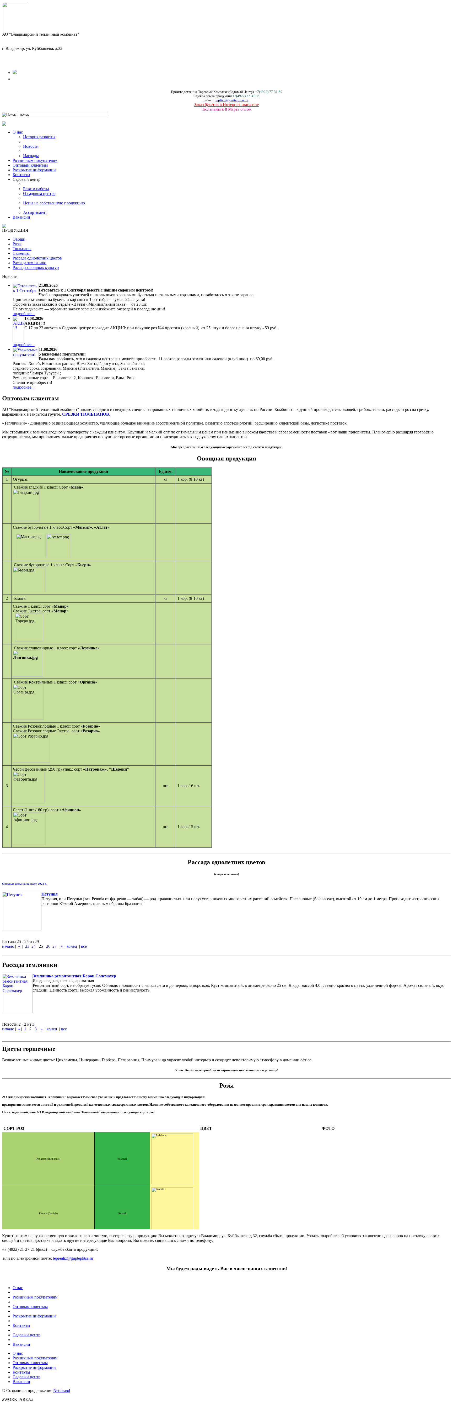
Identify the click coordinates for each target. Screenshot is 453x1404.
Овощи (19, 239)
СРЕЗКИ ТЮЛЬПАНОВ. (86, 414)
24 (33, 946)
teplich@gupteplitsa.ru (231, 100)
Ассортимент (35, 212)
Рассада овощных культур (36, 267)
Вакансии (21, 217)
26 (48, 946)
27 (54, 946)
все (84, 946)
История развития (39, 137)
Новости (31, 146)
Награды (31, 155)
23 (27, 946)
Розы (17, 244)
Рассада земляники (29, 263)
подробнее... (24, 313)
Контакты (21, 174)
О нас (18, 132)
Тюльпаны (22, 248)
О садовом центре (39, 193)
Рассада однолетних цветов (37, 258)
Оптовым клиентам (30, 165)
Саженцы (21, 253)
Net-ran (61, 1390)
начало (8, 946)
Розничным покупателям (35, 160)
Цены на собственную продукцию (54, 203)
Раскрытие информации (34, 170)
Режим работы (36, 189)
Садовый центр (26, 1335)
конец (72, 946)
